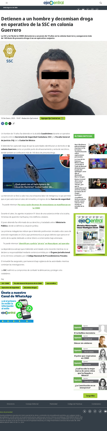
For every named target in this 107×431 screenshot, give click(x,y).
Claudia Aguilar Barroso (88, 382)
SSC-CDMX (5, 283)
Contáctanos (96, 404)
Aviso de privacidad (6, 412)
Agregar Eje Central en (51, 118)
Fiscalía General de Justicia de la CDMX (28, 283)
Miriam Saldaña (89, 352)
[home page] (53, 3)
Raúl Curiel (87, 364)
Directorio (11, 404)
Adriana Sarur (88, 329)
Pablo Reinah (88, 339)
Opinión (85, 326)
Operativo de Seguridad (10, 288)
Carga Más (90, 396)
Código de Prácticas (75, 404)
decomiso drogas (30, 288)
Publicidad (53, 404)
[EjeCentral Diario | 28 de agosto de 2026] (90, 234)
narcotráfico (51, 283)
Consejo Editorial (32, 404)
